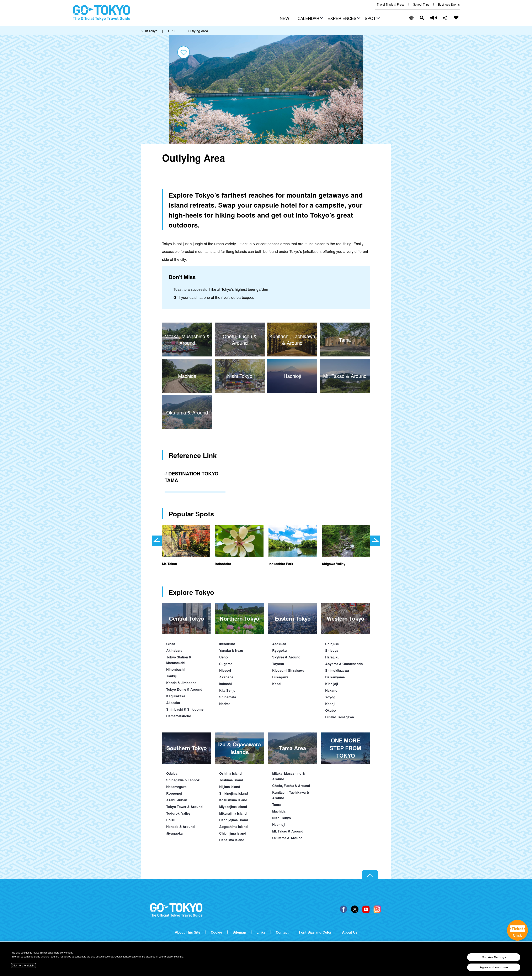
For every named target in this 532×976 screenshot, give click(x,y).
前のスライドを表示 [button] (157, 541)
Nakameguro (176, 786)
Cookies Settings (494, 957)
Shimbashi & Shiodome (184, 709)
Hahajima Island (231, 839)
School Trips (421, 4)
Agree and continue (494, 967)
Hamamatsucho (178, 716)
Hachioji (278, 824)
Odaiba (171, 773)
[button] (310, 19)
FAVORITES (456, 18)
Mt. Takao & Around (287, 831)
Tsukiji (171, 676)
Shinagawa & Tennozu (184, 780)
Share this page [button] (445, 18)
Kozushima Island (233, 800)
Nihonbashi (175, 669)
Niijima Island (229, 786)
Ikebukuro (227, 643)
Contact (282, 932)
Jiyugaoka (174, 833)
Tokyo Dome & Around (184, 689)
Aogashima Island (233, 826)
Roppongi (174, 793)
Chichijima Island (232, 833)
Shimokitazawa (337, 670)
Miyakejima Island (233, 806)
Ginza (170, 643)
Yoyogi (330, 697)
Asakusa (279, 643)
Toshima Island (231, 780)
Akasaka (173, 702)
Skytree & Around (286, 657)
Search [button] (422, 18)
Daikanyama (335, 677)
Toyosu (278, 663)
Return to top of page (370, 875)
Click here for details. (23, 965)
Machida (279, 811)
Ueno (223, 657)
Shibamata (227, 697)
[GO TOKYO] (176, 910)
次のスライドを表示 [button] (375, 541)
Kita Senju (227, 690)
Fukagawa (280, 677)
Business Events (449, 4)
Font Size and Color (315, 932)
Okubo (330, 710)
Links (260, 932)
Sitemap (239, 932)
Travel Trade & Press (390, 4)
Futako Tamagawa (339, 717)
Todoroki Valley (178, 813)
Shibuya (331, 650)
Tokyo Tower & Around (184, 806)
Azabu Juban (176, 800)
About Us (349, 932)
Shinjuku (332, 643)
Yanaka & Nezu (231, 650)
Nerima (224, 703)
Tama (276, 804)
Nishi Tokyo (281, 817)
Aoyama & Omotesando (344, 663)
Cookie (216, 932)
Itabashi (225, 683)
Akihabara (174, 650)
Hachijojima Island (233, 820)
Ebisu (170, 820)
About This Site (187, 932)
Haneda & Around (180, 826)
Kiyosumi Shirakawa (288, 670)
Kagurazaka (175, 696)
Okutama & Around (287, 837)
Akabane (226, 677)
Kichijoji (331, 683)
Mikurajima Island (233, 813)
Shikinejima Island (233, 793)
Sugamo (226, 663)
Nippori (225, 670)
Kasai (276, 683)
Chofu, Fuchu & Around (291, 785)
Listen (433, 18)
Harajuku (332, 657)
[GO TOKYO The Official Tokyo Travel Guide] (102, 13)
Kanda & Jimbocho (181, 682)
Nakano (331, 690)
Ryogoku (279, 650)
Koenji (330, 703)
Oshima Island (230, 773)
